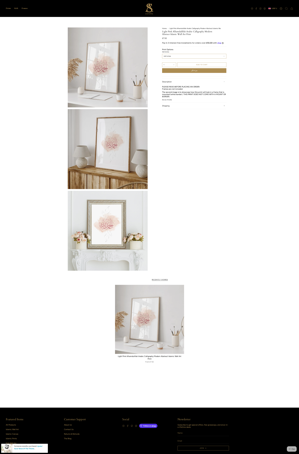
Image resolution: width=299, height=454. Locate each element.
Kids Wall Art (11, 443)
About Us (68, 425)
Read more (167, 100)
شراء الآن (194, 70)
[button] (8, 8)
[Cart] (291, 9)
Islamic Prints (11, 438)
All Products (11, 425)
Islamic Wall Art (12, 429)
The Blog (67, 438)
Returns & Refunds (71, 434)
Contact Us (68, 429)
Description (167, 82)
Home (164, 28)
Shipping (165, 106)
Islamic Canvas (12, 434)
